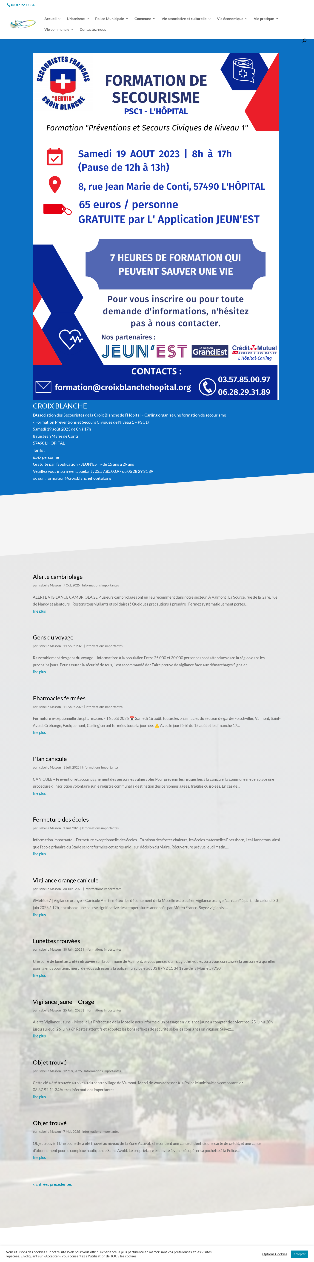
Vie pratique (264, 19)
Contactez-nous (93, 29)
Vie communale (56, 29)
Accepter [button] (299, 1254)
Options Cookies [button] (274, 1254)
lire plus (39, 611)
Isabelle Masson (49, 585)
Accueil (50, 19)
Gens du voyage (53, 637)
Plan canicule (50, 758)
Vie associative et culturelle (184, 19)
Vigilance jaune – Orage (63, 1001)
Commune (142, 19)
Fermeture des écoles (61, 819)
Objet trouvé (50, 1062)
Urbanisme (76, 19)
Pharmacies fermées (59, 698)
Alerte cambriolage (58, 576)
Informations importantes (100, 585)
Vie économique (230, 19)
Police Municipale (109, 19)
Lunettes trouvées (56, 940)
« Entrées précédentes (52, 1184)
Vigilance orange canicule (66, 880)
